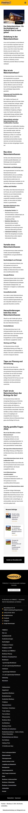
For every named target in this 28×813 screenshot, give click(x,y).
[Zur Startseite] (6, 3)
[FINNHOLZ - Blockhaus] (14, 576)
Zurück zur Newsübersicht (14, 560)
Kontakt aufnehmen (14, 589)
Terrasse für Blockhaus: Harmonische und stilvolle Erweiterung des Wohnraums (16, 545)
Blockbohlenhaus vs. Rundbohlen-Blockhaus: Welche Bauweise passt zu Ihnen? (17, 530)
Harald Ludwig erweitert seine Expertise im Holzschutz (16, 516)
